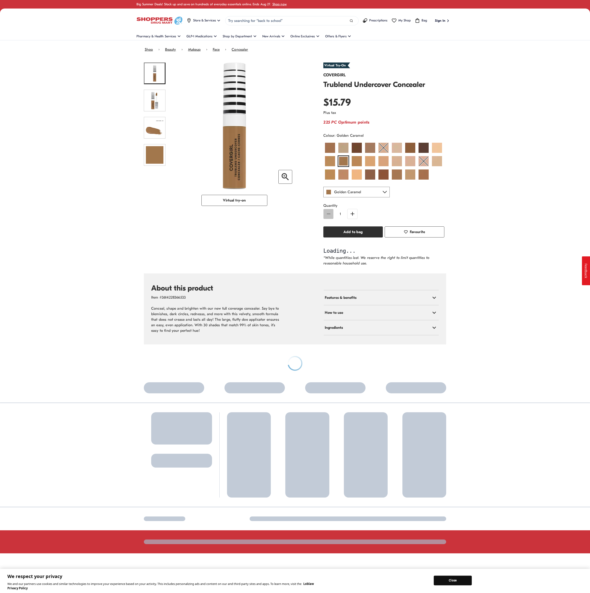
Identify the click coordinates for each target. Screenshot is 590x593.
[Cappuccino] (357, 148)
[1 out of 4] (154, 73)
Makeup (194, 49)
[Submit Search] (351, 21)
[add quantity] (352, 214)
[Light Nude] (410, 161)
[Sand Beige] (330, 174)
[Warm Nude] (410, 174)
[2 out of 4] (154, 100)
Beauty (170, 49)
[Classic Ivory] (397, 148)
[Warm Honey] (397, 174)
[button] (356, 192)
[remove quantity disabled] (328, 214)
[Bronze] (330, 148)
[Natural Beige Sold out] (424, 161)
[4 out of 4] (154, 155)
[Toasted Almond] (383, 174)
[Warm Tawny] (424, 174)
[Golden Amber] (330, 161)
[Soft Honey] (343, 174)
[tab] (381, 388)
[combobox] (292, 20)
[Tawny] (370, 174)
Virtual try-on (234, 200)
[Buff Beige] (343, 148)
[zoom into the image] (285, 177)
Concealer (240, 49)
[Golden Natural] (370, 161)
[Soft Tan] (357, 174)
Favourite (417, 232)
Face (216, 49)
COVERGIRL (334, 75)
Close (453, 580)
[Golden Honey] (357, 161)
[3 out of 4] (154, 128)
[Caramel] (370, 148)
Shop (149, 49)
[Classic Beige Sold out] (383, 148)
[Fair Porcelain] (437, 148)
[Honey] (383, 161)
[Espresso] (424, 148)
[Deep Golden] (410, 148)
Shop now (279, 4)
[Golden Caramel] (343, 161)
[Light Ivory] (397, 161)
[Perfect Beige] (437, 161)
